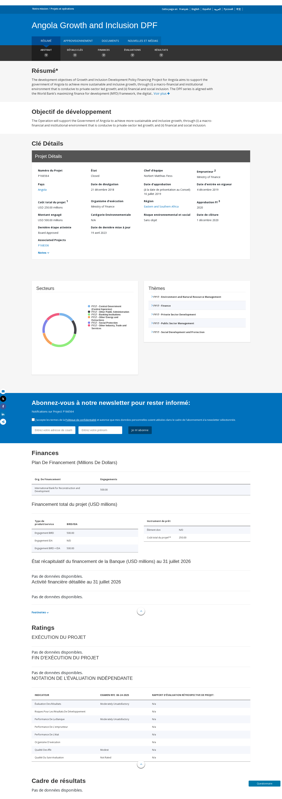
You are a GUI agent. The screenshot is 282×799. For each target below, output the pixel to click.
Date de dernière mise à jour (110, 227)
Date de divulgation (104, 184)
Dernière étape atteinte (54, 227)
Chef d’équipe (153, 170)
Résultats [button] (161, 50)
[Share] (3, 406)
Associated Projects (52, 240)
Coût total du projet (53, 201)
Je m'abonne (140, 430)
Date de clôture (208, 215)
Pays (41, 184)
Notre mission (40, 8)
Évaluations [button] (132, 50)
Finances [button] (104, 50)
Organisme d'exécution (107, 201)
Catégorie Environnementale (111, 215)
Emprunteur (206, 171)
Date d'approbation (157, 184)
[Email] (3, 391)
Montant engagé (50, 215)
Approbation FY (208, 201)
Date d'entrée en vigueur (214, 184)
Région (148, 201)
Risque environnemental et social (167, 215)
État (94, 170)
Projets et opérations (62, 8)
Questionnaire (264, 783)
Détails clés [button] (75, 50)
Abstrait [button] (46, 50)
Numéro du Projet (50, 170)
